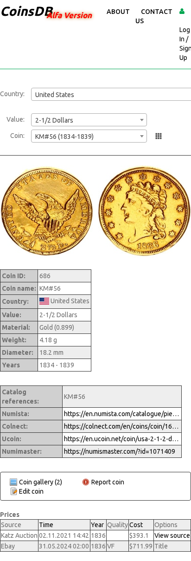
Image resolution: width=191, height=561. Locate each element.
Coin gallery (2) (40, 482)
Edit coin (31, 491)
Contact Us (153, 16)
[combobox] (89, 119)
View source (172, 535)
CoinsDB (26, 11)
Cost (136, 524)
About (118, 11)
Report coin (107, 482)
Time (46, 524)
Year (97, 524)
